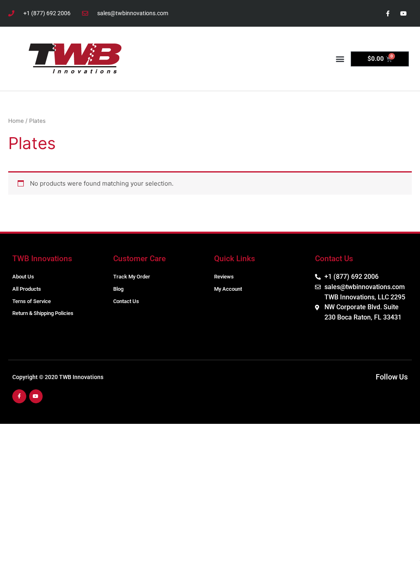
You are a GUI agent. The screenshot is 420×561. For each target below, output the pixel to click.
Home (16, 120)
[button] (340, 59)
